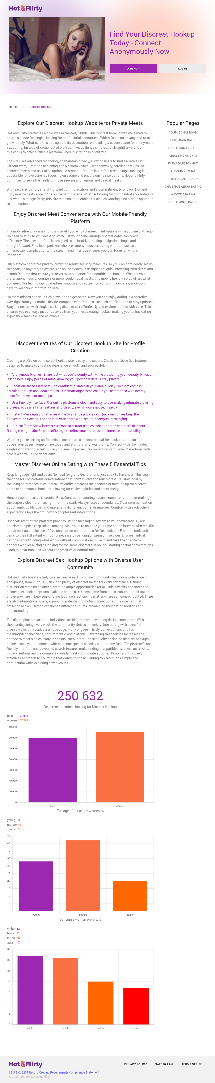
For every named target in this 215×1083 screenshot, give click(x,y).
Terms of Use (192, 1064)
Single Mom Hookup (183, 148)
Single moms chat (183, 156)
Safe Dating (164, 1064)
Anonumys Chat (183, 171)
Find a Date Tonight (183, 163)
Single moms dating (183, 202)
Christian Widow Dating (183, 186)
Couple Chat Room (183, 132)
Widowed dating (183, 194)
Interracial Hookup (183, 179)
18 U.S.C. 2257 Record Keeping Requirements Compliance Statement (54, 1072)
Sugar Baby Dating (183, 140)
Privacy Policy (135, 1064)
